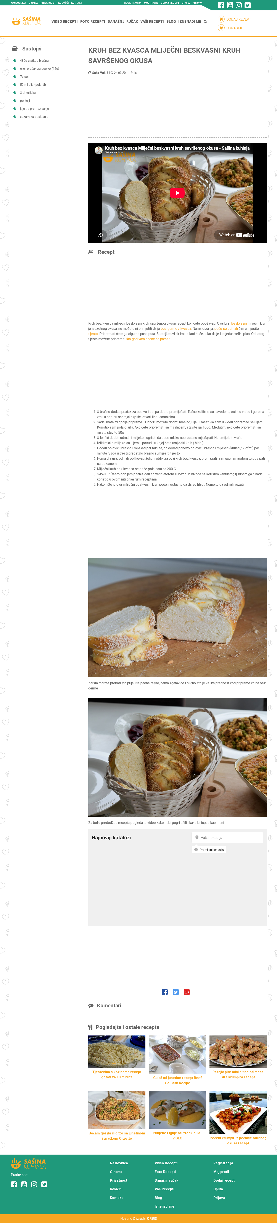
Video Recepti (65, 21)
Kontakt (76, 3)
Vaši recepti (152, 21)
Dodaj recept (170, 3)
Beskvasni (239, 323)
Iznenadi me (189, 21)
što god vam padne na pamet (148, 339)
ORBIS (152, 1219)
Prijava (197, 3)
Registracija (132, 3)
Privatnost (48, 3)
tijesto (93, 334)
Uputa (186, 3)
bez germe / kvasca (176, 329)
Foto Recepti (92, 21)
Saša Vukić (100, 73)
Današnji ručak (123, 21)
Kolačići (63, 3)
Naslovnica (18, 3)
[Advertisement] (177, 105)
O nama (33, 3)
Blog (171, 21)
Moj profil (151, 3)
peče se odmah (226, 329)
